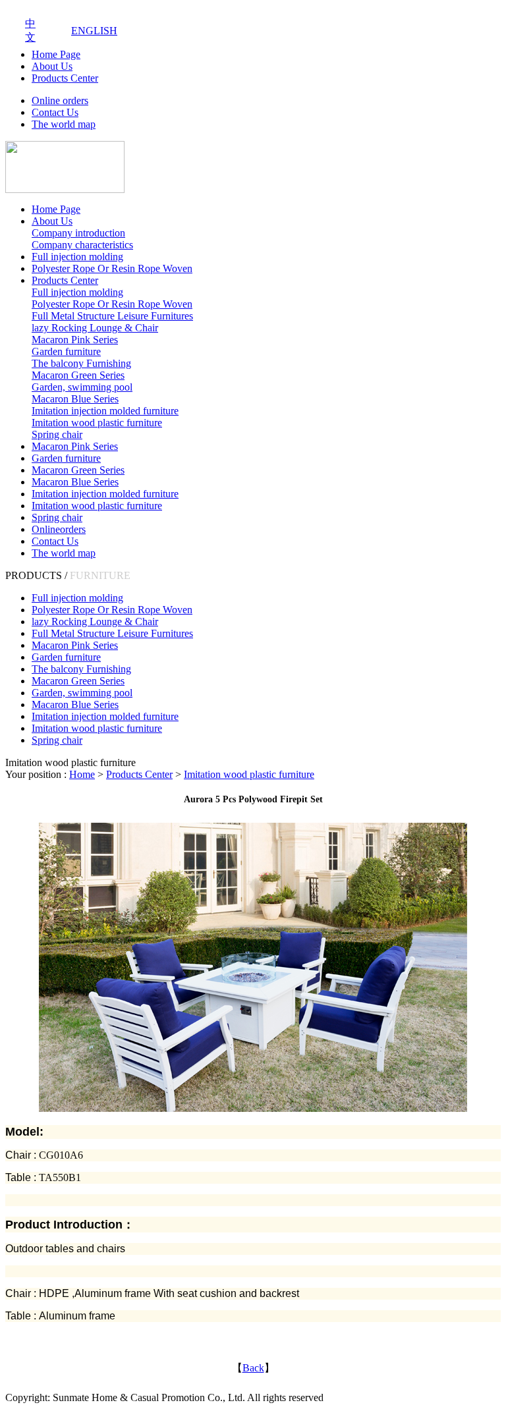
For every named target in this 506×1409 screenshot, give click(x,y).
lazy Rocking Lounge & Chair (95, 327)
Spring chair (57, 434)
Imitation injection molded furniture (105, 410)
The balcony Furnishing (81, 363)
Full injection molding (77, 256)
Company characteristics (82, 244)
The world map (64, 124)
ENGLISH (94, 30)
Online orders (60, 100)
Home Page (56, 54)
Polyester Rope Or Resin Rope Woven (112, 268)
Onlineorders (59, 529)
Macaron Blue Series (75, 398)
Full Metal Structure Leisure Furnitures (112, 315)
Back (253, 1367)
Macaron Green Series (78, 375)
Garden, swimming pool (82, 387)
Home (82, 774)
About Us (52, 66)
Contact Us (55, 112)
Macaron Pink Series (75, 339)
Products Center (65, 78)
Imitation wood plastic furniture (97, 422)
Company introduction (78, 232)
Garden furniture (66, 351)
